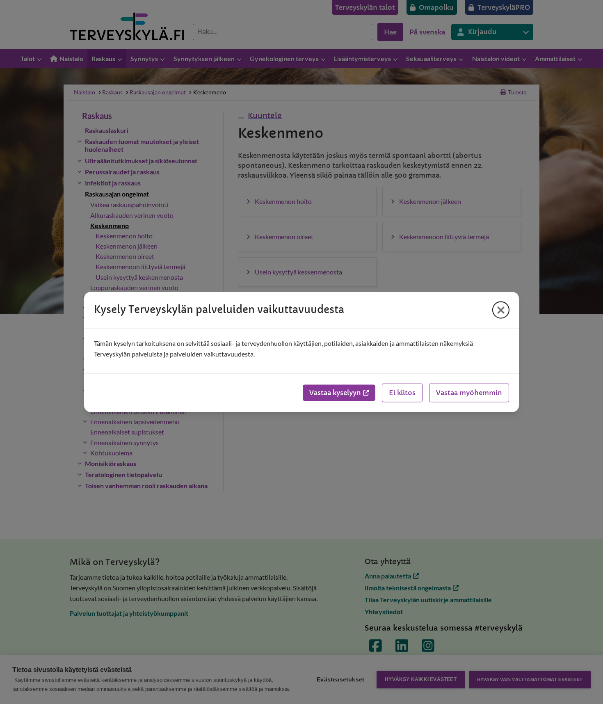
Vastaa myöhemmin (469, 393)
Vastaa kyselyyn (335, 393)
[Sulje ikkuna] (501, 310)
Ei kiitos (402, 393)
